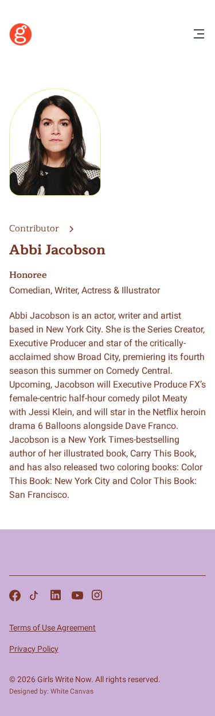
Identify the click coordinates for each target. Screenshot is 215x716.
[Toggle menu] (199, 34)
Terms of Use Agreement (52, 627)
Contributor (35, 228)
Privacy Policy (33, 648)
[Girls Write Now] (20, 43)
